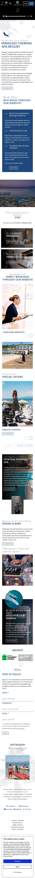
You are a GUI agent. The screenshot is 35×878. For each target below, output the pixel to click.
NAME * (5, 693)
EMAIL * (5, 713)
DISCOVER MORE (7, 88)
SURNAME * (7, 703)
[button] (30, 336)
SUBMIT (5, 733)
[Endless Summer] (17, 404)
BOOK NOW (31, 3)
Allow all (17, 861)
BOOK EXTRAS (25, 3)
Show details (17, 872)
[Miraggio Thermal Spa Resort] (17, 3)
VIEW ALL (17, 669)
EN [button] (6, 4)
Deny (17, 867)
